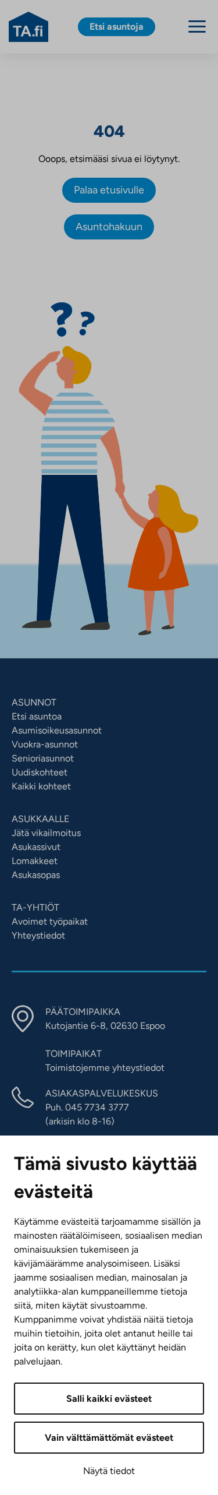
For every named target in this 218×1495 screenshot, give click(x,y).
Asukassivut (36, 846)
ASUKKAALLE (40, 818)
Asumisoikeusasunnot (57, 730)
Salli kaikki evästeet (109, 1398)
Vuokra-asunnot (45, 744)
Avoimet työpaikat (50, 921)
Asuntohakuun (109, 226)
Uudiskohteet (39, 772)
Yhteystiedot (38, 935)
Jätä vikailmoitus (46, 832)
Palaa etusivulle (109, 190)
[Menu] (197, 26)
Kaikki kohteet (41, 786)
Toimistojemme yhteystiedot (105, 1067)
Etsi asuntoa (37, 716)
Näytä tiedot (109, 1470)
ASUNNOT (34, 702)
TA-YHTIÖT (35, 907)
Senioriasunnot (43, 758)
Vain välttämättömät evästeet (109, 1437)
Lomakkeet (35, 860)
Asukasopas (36, 874)
